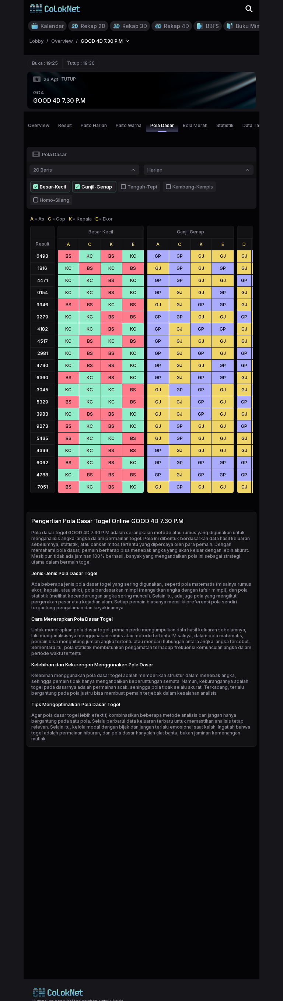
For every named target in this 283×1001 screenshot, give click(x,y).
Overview (38, 125)
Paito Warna (129, 125)
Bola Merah (195, 125)
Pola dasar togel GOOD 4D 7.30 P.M (70, 532)
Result (65, 125)
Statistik (225, 125)
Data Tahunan (257, 125)
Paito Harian (94, 125)
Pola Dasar (162, 125)
